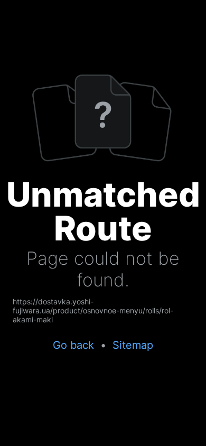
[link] (103, 310)
